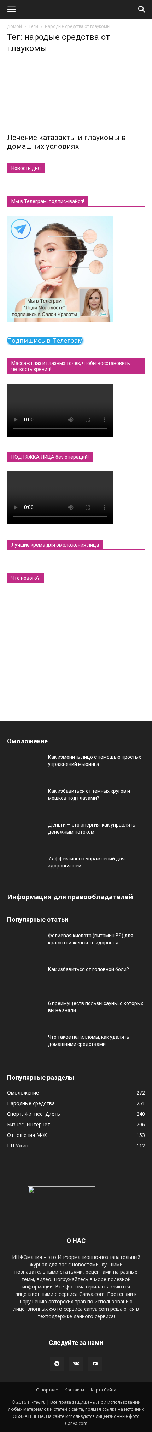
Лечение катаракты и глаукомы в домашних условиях (66, 142)
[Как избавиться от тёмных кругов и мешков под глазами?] (24, 799)
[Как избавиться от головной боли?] (24, 978)
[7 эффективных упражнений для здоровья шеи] (24, 867)
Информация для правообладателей (70, 896)
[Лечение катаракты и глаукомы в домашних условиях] (76, 95)
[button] (11, 9)
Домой (14, 26)
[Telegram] (57, 1364)
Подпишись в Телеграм (45, 340)
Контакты (74, 1390)
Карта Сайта (103, 1390)
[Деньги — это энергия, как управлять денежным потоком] (24, 833)
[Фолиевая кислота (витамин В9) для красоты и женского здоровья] (24, 944)
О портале (47, 1390)
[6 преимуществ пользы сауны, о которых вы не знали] (24, 1012)
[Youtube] (95, 1364)
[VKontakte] (76, 1364)
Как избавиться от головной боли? (88, 969)
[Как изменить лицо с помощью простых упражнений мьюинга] (24, 766)
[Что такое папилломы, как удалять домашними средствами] (24, 1046)
